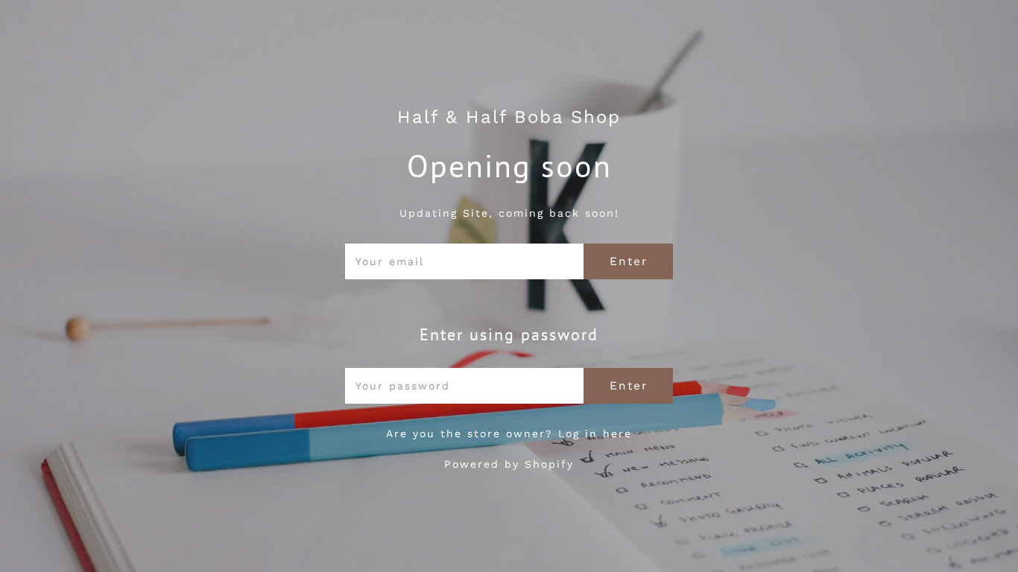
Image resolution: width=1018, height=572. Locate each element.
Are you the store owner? (509, 433)
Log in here (595, 433)
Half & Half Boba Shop (509, 117)
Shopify (549, 464)
